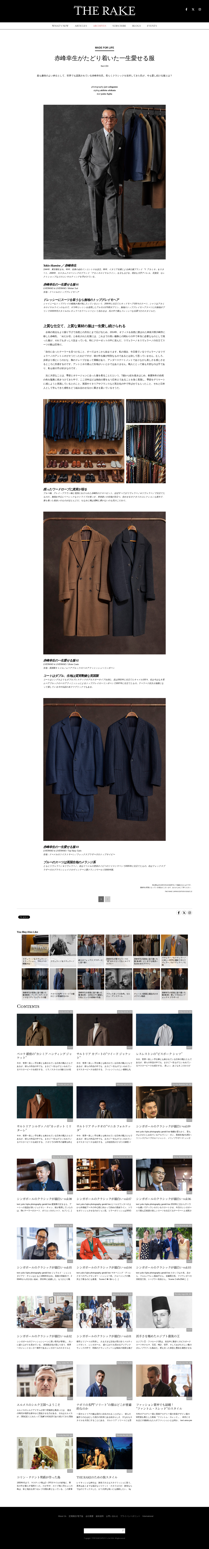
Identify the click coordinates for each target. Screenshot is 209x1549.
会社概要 (89, 1516)
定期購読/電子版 (76, 1516)
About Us (62, 1516)
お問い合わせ (112, 1516)
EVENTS (152, 26)
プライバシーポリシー (130, 1516)
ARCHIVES (99, 26)
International (147, 1516)
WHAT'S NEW (60, 26)
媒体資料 (100, 1516)
